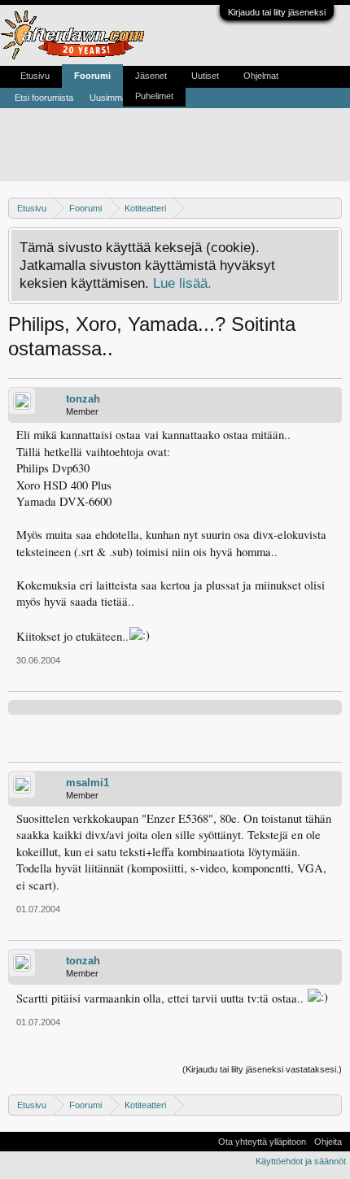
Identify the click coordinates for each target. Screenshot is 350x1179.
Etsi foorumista (44, 97)
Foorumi (92, 75)
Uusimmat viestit (122, 97)
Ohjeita (328, 1141)
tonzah (83, 399)
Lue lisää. (182, 283)
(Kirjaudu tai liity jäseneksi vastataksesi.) (262, 1069)
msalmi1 (87, 783)
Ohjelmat (260, 75)
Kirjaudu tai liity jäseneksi (277, 12)
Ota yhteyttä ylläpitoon (262, 1141)
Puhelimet (154, 96)
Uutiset (205, 75)
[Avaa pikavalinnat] (331, 207)
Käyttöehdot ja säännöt (301, 1161)
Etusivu (35, 75)
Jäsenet (151, 75)
